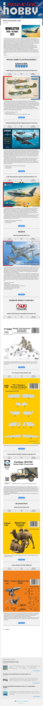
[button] (39, 21)
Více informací (21, 117)
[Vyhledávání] (41, 2)
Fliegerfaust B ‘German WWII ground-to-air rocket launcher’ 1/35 (17, 674)
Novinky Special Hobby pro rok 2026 (11, 661)
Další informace (36, 670)
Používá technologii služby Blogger (22, 701)
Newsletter (7, 629)
